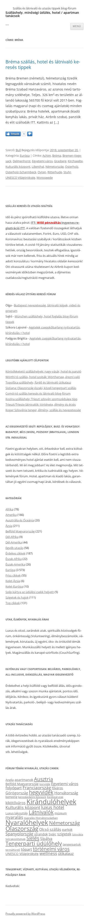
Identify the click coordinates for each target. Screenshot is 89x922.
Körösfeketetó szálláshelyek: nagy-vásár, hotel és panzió (43, 371)
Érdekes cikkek (15, 553)
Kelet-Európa (14, 586)
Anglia (9, 780)
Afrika (9, 509)
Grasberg (60, 161)
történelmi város (51, 849)
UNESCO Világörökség (20, 177)
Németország (54, 166)
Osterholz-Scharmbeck (20, 172)
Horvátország (66, 792)
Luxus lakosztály (16, 813)
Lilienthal (38, 166)
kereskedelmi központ (32, 797)
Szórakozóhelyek (15, 839)
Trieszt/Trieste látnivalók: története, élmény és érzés (40, 404)
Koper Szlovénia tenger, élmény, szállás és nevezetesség (43, 410)
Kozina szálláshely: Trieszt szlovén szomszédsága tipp (41, 399)
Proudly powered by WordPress (25, 914)
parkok (67, 829)
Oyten (42, 172)
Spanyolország (19, 834)
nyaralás (14, 817)
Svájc (52, 834)
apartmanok (24, 780)
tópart (26, 849)
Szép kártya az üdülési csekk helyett (29, 592)
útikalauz (66, 853)
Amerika (11, 515)
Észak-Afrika (13, 559)
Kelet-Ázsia (12, 581)
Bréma (56, 155)
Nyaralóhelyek (26, 822)
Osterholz (71, 166)
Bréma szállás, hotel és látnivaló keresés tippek (42, 64)
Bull (18, 150)
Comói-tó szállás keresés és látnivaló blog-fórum (38, 393)
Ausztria (43, 779)
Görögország (16, 792)
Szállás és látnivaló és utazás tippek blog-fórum (44, 8)
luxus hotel (52, 807)
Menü (77, 26)
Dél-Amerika (13, 542)
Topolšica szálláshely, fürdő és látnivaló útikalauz (38, 382)
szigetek (64, 834)
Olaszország (21, 828)
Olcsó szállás (50, 829)
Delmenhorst (22, 161)
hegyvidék (41, 792)
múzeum (61, 813)
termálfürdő (12, 849)
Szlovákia (77, 834)
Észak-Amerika (15, 564)
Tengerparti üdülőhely (33, 843)
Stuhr (67, 172)
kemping (11, 797)
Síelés (32, 838)
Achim (46, 155)
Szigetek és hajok (17, 597)
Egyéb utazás (14, 548)
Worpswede (45, 177)
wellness (48, 853)
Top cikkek (12, 603)
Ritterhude (54, 172)
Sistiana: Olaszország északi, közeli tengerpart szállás (40, 388)
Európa (25, 155)
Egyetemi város (42, 161)
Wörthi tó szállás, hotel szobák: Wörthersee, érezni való (42, 377)
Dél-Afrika (11, 537)
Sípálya (46, 838)
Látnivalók (41, 812)
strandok (41, 834)
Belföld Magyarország (20, 531)
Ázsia (8, 526)
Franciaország (37, 788)
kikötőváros (15, 802)
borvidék (44, 784)
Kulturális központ (17, 166)
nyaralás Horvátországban (41, 818)
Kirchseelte (75, 161)
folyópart (13, 787)
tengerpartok (72, 844)
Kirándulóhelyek (51, 801)
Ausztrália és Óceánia (19, 520)
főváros (57, 788)
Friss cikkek (13, 575)
